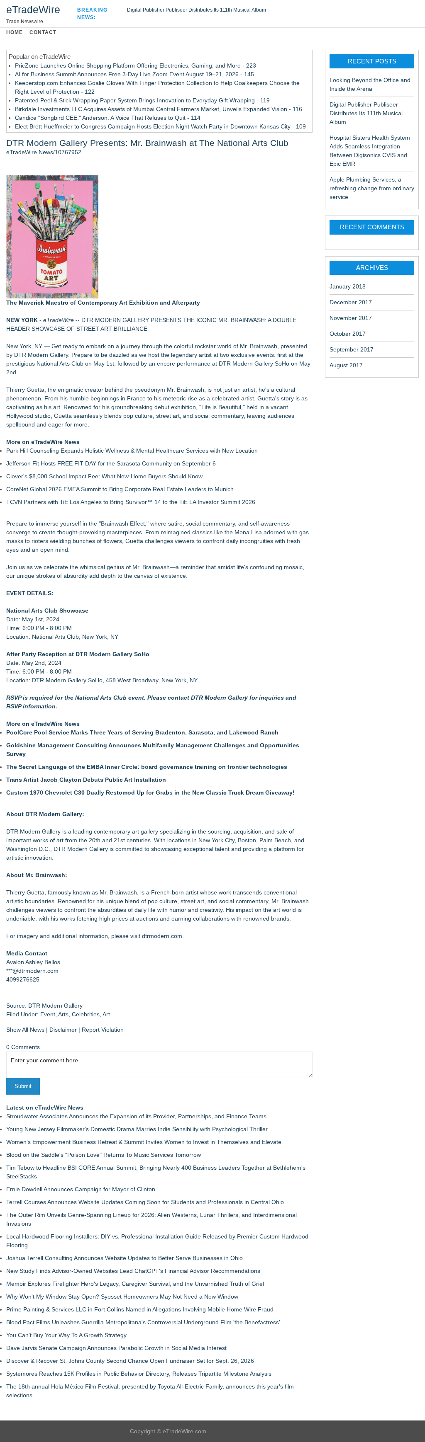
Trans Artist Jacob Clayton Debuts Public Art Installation (86, 779)
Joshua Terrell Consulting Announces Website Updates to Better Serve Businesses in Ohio (124, 1258)
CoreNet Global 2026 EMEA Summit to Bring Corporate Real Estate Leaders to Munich (120, 489)
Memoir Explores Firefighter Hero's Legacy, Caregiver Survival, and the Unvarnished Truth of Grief (135, 1283)
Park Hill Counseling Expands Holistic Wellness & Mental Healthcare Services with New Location (132, 450)
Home (14, 32)
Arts (63, 1014)
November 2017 (351, 318)
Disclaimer (63, 1029)
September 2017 (352, 349)
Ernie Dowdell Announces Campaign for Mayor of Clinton (80, 1189)
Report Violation (103, 1029)
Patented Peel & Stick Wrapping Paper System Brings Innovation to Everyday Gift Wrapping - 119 (142, 100)
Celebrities (86, 1014)
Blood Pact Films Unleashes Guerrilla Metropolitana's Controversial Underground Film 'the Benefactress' (143, 1322)
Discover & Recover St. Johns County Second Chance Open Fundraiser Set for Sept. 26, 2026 (130, 1360)
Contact (42, 32)
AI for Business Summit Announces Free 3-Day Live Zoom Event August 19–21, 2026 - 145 (134, 74)
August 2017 (346, 365)
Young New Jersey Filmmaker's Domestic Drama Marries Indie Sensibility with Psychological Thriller (137, 1129)
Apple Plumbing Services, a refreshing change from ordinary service (372, 188)
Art (106, 1014)
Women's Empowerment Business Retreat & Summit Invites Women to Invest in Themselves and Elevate (143, 1142)
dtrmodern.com (162, 936)
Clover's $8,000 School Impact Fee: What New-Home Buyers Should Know (104, 476)
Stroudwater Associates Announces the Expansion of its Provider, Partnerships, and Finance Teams (136, 1116)
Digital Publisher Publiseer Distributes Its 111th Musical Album (196, 10)
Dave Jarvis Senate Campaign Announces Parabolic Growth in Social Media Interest (116, 1348)
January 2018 (348, 286)
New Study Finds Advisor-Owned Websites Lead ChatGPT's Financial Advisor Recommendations (133, 1271)
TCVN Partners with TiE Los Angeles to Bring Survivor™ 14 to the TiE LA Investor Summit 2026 (130, 502)
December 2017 (351, 302)
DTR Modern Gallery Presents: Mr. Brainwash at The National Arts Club (147, 143)
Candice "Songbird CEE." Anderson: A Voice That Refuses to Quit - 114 (107, 117)
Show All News (25, 1029)
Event (47, 1014)
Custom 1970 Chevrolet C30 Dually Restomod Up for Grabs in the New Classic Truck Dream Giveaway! (150, 792)
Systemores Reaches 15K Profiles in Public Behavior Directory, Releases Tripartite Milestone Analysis (138, 1373)
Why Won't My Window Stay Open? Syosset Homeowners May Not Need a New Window (122, 1296)
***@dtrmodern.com (32, 970)
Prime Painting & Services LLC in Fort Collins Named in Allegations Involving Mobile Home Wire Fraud (140, 1309)
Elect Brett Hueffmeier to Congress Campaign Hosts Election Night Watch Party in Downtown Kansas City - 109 (160, 126)
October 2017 (348, 333)
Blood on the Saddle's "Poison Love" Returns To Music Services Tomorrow (103, 1154)
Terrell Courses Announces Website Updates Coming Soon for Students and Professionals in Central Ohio (145, 1202)
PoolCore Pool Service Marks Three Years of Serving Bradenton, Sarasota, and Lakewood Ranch (142, 732)
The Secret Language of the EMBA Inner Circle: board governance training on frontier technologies (146, 766)
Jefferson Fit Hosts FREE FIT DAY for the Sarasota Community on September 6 (111, 463)
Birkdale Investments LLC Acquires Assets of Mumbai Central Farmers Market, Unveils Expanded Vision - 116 (158, 109)
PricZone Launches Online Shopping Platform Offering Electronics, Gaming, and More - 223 (135, 65)
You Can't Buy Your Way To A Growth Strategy (66, 1335)
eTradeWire (33, 9)
